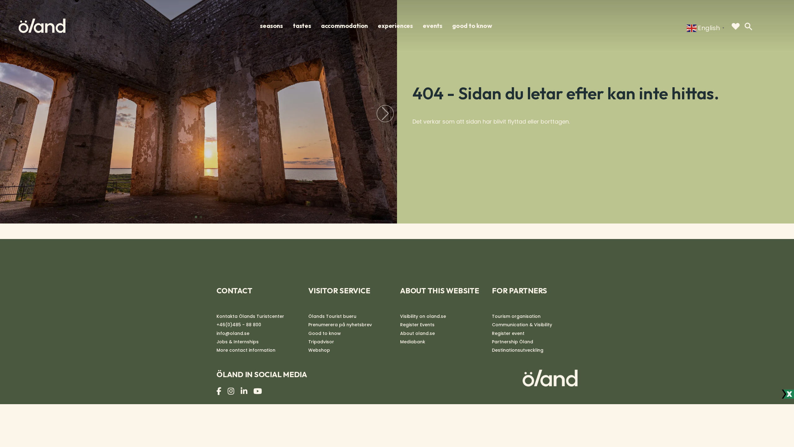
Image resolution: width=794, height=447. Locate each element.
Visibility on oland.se (423, 316)
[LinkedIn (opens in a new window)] (245, 391)
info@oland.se (232, 333)
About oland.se (417, 333)
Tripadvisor (321, 342)
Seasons (271, 25)
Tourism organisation (516, 316)
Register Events (417, 325)
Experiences (395, 25)
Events (432, 25)
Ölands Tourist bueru (332, 316)
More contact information (245, 350)
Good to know (472, 25)
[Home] (42, 26)
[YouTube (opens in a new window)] (258, 391)
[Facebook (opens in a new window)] (219, 391)
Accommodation (344, 25)
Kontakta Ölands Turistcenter (250, 316)
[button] (196, 217)
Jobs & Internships (237, 342)
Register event (508, 333)
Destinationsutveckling (517, 350)
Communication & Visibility (522, 325)
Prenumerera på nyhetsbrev (340, 325)
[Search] (748, 26)
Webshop (319, 350)
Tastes (302, 25)
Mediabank (412, 342)
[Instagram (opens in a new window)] (232, 391)
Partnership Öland (512, 342)
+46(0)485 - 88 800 (238, 325)
